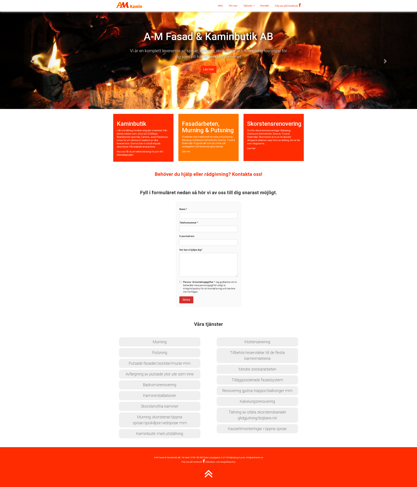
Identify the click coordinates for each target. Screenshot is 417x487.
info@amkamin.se (254, 457)
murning (214, 136)
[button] (31, 60)
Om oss (233, 5)
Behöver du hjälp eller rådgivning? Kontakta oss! (208, 174)
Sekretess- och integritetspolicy (220, 462)
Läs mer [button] (208, 69)
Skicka (186, 299)
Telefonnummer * (188, 222)
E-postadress (186, 236)
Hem (220, 5)
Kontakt (264, 5)
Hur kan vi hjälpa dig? (190, 250)
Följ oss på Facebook (287, 5)
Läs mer (186, 151)
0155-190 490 (196, 457)
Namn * (183, 209)
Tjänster (248, 5)
